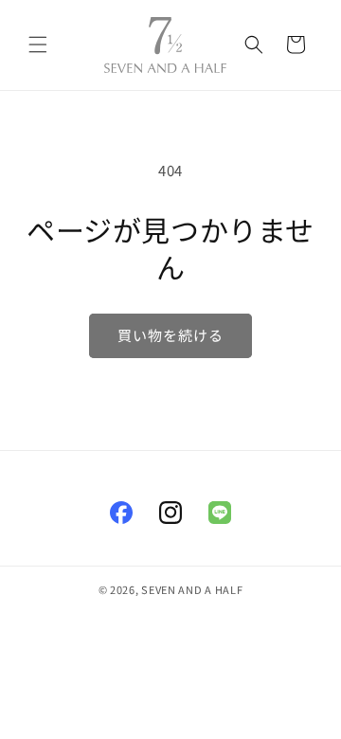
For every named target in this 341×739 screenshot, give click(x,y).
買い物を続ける (170, 335)
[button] (38, 44)
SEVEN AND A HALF (191, 589)
